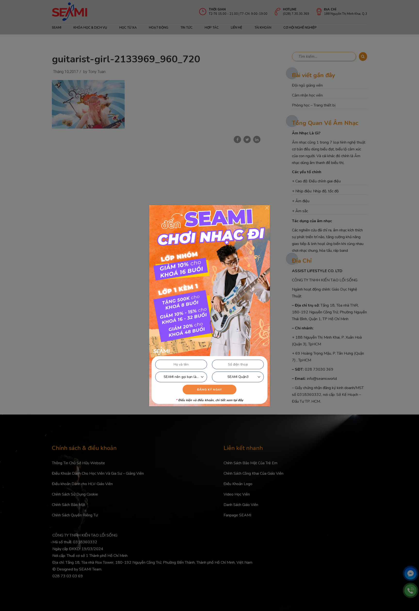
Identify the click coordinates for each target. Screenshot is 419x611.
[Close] (267, 208)
